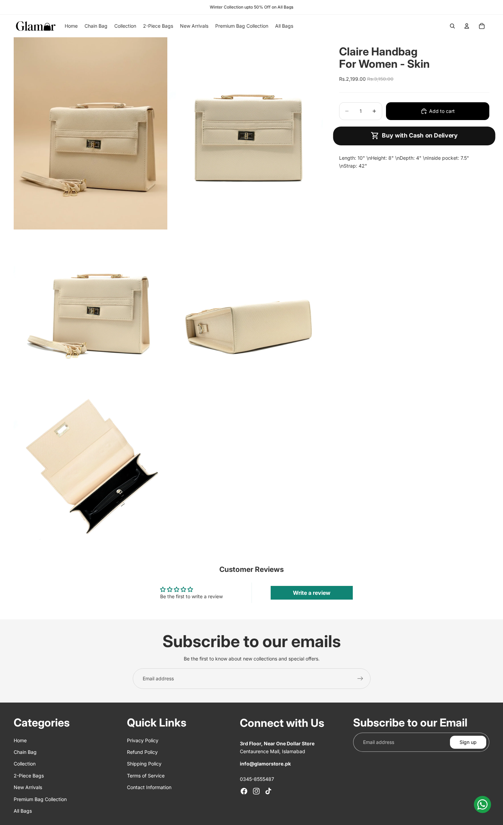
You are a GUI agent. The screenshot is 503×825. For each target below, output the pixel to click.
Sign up (468, 742)
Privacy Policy (142, 740)
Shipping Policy (144, 764)
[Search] (452, 26)
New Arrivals (28, 787)
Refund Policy (142, 752)
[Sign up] (360, 678)
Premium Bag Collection (40, 799)
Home (20, 740)
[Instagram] (256, 791)
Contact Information (149, 787)
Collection (25, 764)
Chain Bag (25, 752)
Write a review (312, 592)
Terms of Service (146, 775)
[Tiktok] (268, 791)
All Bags (23, 811)
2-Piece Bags (29, 775)
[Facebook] (244, 791)
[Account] (466, 26)
